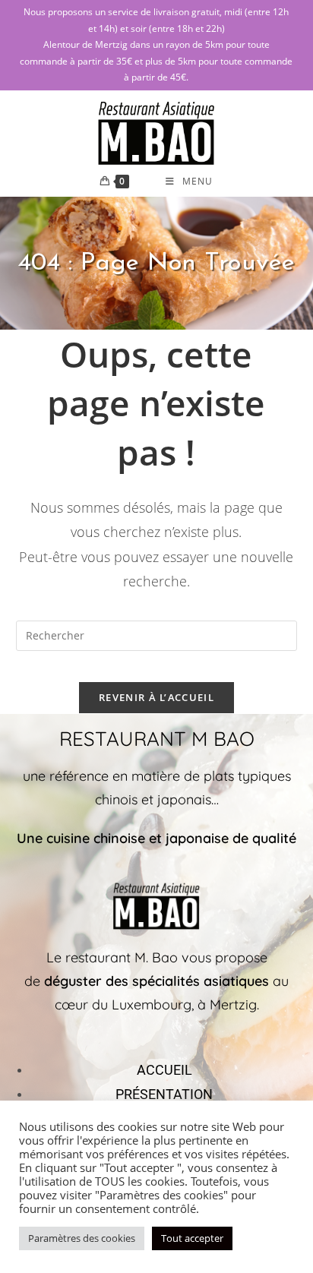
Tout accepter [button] (192, 1238)
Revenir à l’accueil (156, 697)
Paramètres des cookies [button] (81, 1238)
